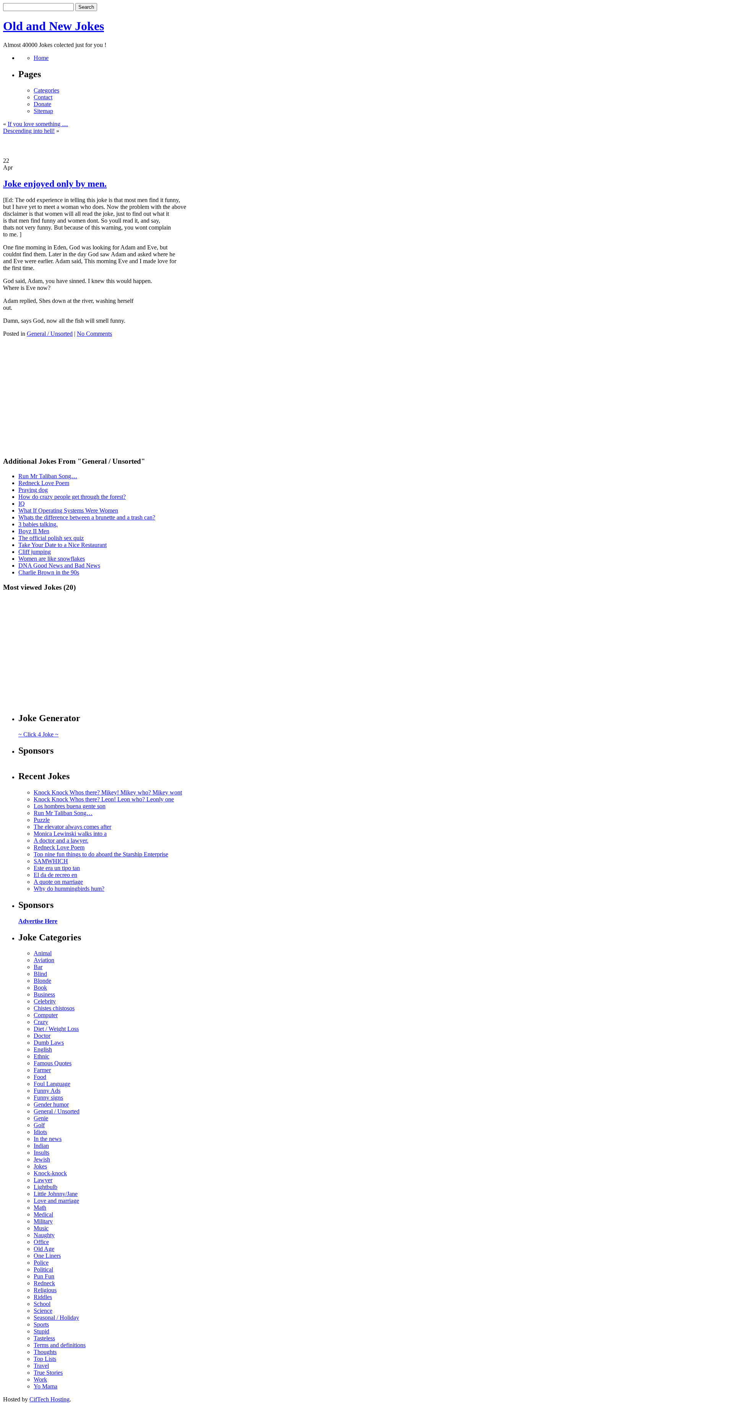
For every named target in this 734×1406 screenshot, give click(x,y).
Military (43, 1221)
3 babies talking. (38, 524)
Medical (43, 1214)
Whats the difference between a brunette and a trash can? (86, 517)
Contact (43, 97)
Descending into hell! (29, 131)
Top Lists (45, 1359)
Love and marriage (56, 1200)
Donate (42, 104)
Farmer (42, 1070)
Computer (46, 1015)
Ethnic (41, 1056)
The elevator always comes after (72, 827)
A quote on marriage (58, 882)
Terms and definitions (60, 1345)
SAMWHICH (51, 861)
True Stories (48, 1372)
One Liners (47, 1255)
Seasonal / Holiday (56, 1317)
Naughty (44, 1235)
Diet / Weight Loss (56, 1029)
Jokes (40, 1166)
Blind (40, 974)
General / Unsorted (50, 333)
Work (40, 1379)
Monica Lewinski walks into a (70, 833)
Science (43, 1310)
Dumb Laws (49, 1042)
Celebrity (45, 1001)
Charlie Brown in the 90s (48, 572)
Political (43, 1269)
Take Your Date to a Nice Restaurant (62, 545)
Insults (41, 1152)
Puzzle (42, 820)
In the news (48, 1139)
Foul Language (52, 1084)
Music (41, 1228)
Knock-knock (50, 1173)
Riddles (43, 1297)
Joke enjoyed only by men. (55, 184)
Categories (46, 90)
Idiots (40, 1132)
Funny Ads (47, 1090)
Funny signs (48, 1097)
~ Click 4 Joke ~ (38, 734)
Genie (41, 1118)
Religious (45, 1290)
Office (41, 1242)
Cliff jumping (34, 551)
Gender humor (51, 1104)
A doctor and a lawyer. (61, 840)
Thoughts (45, 1352)
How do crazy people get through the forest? (72, 496)
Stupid (41, 1331)
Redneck (44, 1283)
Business (44, 994)
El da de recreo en (55, 875)
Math (40, 1207)
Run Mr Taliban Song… (47, 476)
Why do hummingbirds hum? (69, 888)
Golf (39, 1125)
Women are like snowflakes (51, 558)
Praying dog (33, 490)
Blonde (42, 980)
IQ (21, 503)
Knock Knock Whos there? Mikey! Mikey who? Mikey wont (108, 792)
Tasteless (44, 1338)
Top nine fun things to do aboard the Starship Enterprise (101, 854)
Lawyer (43, 1180)
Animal (43, 953)
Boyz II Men (33, 531)
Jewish (42, 1159)
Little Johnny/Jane (56, 1194)
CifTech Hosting (49, 1399)
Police (41, 1262)
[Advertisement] (367, 145)
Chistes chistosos (54, 1008)
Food (40, 1077)
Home (41, 58)
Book (40, 987)
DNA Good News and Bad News (59, 565)
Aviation (44, 960)
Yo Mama (45, 1386)
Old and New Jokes (53, 26)
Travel (41, 1365)
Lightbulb (45, 1187)
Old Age (44, 1249)
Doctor (42, 1035)
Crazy (41, 1022)
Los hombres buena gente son (70, 806)
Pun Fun (44, 1276)
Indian (41, 1145)
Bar (38, 967)
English (43, 1049)
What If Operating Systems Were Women (68, 510)
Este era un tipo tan (57, 868)
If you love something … (38, 124)
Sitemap (43, 111)
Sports (41, 1324)
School (42, 1304)
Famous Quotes (52, 1063)
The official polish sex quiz (51, 538)
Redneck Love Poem (43, 483)
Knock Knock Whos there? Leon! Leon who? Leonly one (104, 799)
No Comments (94, 333)
